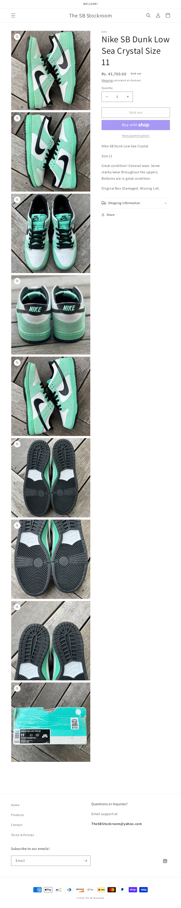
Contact (16, 825)
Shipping (107, 80)
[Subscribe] (85, 861)
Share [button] (111, 215)
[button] (13, 15)
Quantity (107, 88)
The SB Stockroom (94, 898)
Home (15, 805)
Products (17, 815)
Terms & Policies (22, 835)
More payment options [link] (135, 135)
